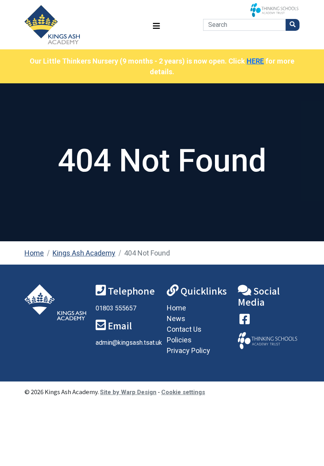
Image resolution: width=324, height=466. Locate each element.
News (176, 318)
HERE (255, 61)
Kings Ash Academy (84, 253)
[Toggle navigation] (156, 25)
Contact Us (184, 329)
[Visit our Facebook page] (244, 321)
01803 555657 (116, 308)
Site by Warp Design (128, 392)
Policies (179, 340)
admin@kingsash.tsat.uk (129, 342)
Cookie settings (183, 392)
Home (34, 253)
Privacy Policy (188, 350)
